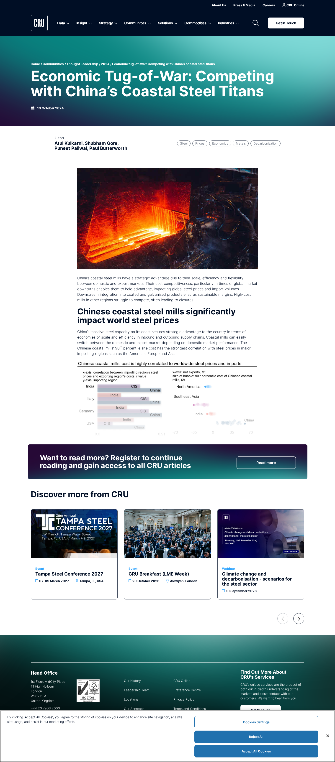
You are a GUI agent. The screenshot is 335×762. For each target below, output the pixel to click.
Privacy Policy (183, 699)
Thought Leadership (82, 64)
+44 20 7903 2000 (45, 708)
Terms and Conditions (189, 709)
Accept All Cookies (256, 751)
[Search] (256, 23)
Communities (135, 23)
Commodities (195, 23)
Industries (226, 23)
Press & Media (244, 5)
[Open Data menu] (67, 23)
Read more (266, 462)
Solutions (165, 23)
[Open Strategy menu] (115, 23)
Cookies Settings (256, 722)
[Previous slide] (282, 618)
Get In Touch (261, 710)
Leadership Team (136, 690)
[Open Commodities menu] (208, 23)
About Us (219, 5)
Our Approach (134, 709)
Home (35, 64)
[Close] (328, 736)
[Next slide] (298, 618)
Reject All (256, 737)
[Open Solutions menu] (175, 23)
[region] (167, 736)
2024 (105, 64)
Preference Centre (187, 690)
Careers (269, 5)
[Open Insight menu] (89, 23)
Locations (131, 699)
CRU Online (295, 5)
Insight (81, 23)
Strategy (106, 23)
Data (61, 23)
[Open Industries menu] (236, 23)
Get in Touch (286, 23)
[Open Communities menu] (148, 23)
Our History (132, 681)
